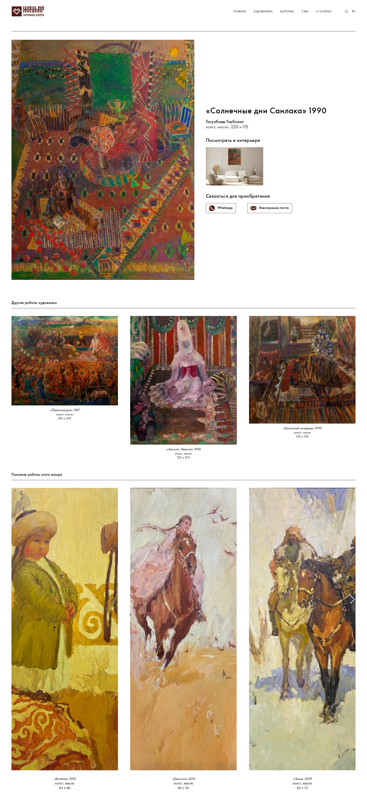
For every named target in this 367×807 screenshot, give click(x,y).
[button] (352, 599)
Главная (239, 11)
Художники (263, 11)
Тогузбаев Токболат (225, 122)
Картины (287, 11)
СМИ (305, 11)
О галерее (324, 11)
